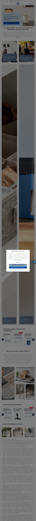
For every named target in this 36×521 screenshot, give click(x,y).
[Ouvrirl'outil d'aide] (34, 262)
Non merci (18, 268)
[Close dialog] (27, 252)
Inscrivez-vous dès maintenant (18, 260)
